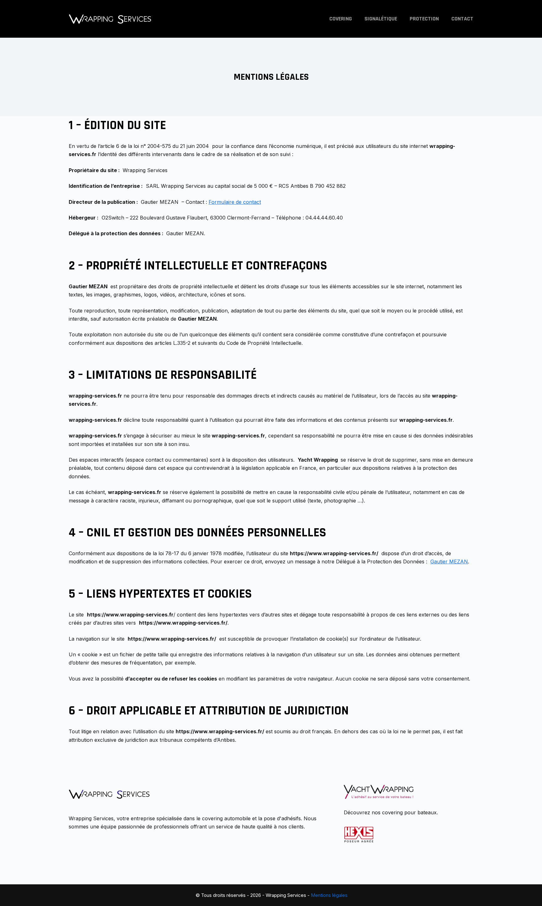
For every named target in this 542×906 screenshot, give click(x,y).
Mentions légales (329, 895)
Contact (462, 18)
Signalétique (380, 18)
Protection (424, 18)
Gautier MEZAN (449, 561)
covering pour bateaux (409, 812)
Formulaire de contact (235, 202)
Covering (340, 18)
